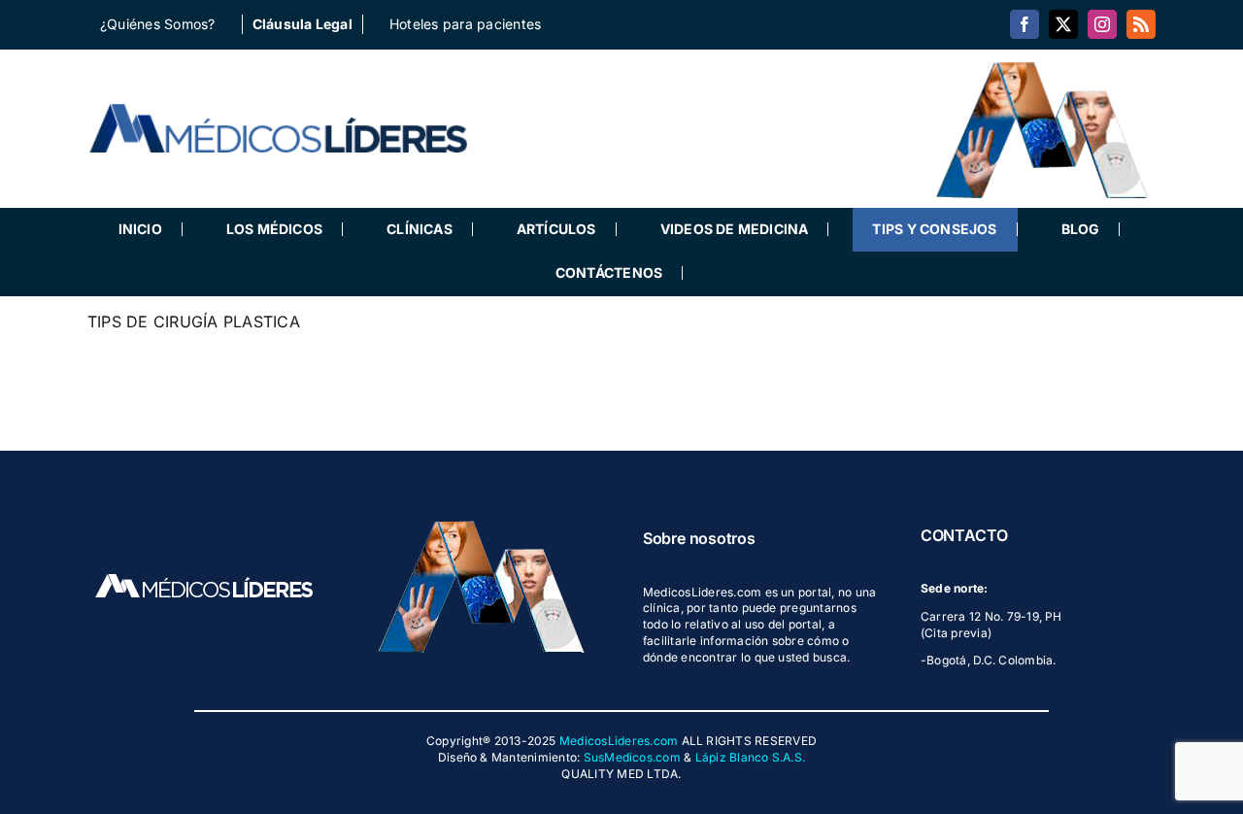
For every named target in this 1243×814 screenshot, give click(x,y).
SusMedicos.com (632, 757)
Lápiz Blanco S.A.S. (750, 757)
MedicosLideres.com (618, 740)
